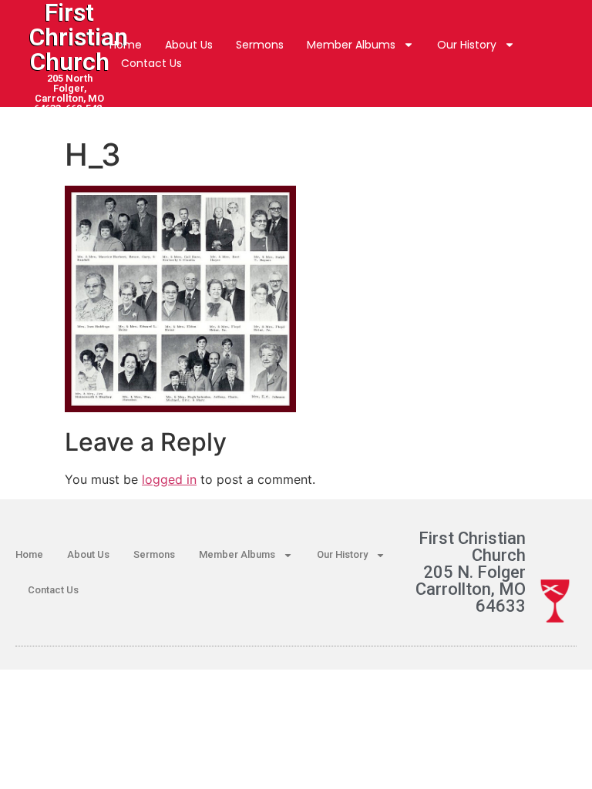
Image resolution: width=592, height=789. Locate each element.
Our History (466, 44)
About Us (189, 44)
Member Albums (351, 44)
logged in (169, 479)
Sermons (260, 44)
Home (125, 44)
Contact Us (151, 63)
